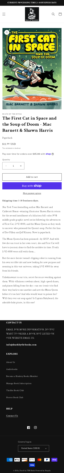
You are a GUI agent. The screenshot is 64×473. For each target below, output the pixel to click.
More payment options (32, 193)
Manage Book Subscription (18, 383)
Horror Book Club (14, 397)
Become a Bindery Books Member (22, 376)
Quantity (6, 159)
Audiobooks (12, 369)
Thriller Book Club (15, 390)
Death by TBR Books (27, 471)
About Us (10, 362)
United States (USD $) (30, 448)
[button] (3, 14)
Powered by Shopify (43, 471)
